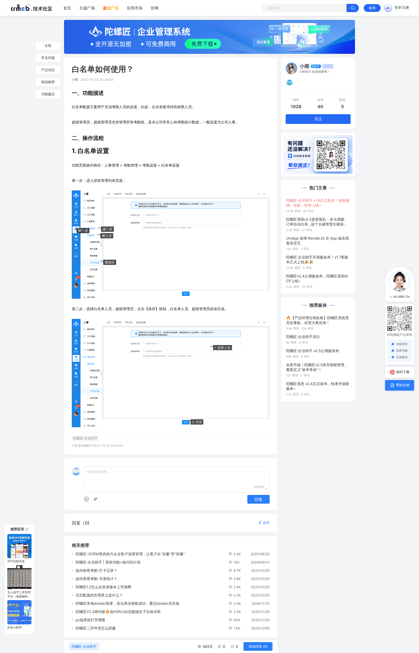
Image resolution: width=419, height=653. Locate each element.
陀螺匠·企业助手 (84, 646)
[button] (264, 523)
